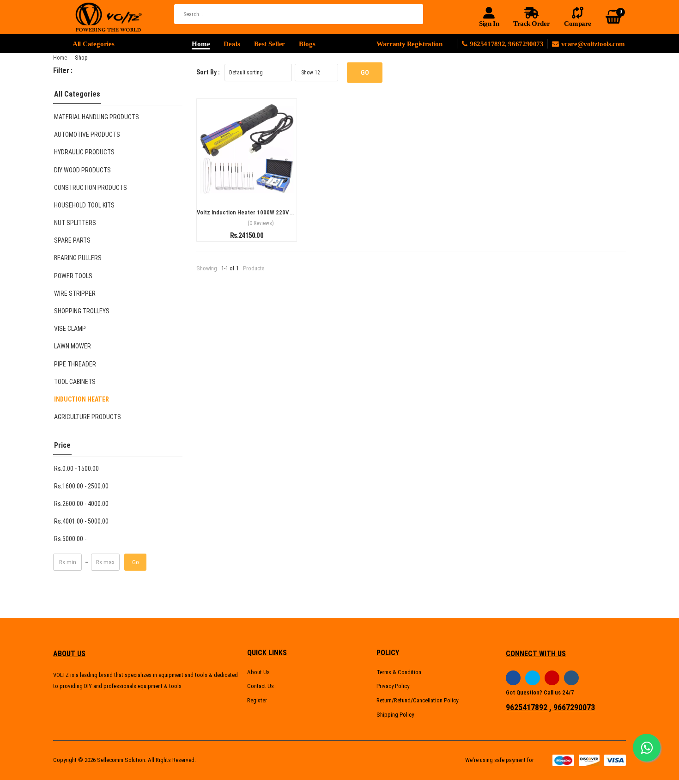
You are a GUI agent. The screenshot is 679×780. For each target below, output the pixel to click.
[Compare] (263, 188)
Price (62, 445)
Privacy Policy (392, 685)
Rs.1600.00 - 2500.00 (81, 486)
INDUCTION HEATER (81, 399)
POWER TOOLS (73, 276)
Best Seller (269, 44)
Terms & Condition (398, 672)
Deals (232, 44)
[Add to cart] (230, 188)
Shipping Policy (395, 714)
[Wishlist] (246, 188)
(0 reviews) (261, 223)
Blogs (307, 44)
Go (135, 562)
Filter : (63, 70)
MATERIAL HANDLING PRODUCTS (96, 117)
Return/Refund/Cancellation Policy (417, 700)
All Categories (77, 94)
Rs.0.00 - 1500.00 (76, 468)
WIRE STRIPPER (75, 293)
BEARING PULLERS (78, 258)
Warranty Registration (409, 44)
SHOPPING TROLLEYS (81, 311)
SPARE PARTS (72, 240)
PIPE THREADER (75, 364)
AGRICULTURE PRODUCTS (87, 416)
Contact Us (260, 685)
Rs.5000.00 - (70, 538)
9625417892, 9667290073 (508, 44)
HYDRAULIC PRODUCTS (84, 152)
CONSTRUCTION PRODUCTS (90, 187)
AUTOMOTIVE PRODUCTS (87, 134)
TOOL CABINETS (75, 381)
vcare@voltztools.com (593, 44)
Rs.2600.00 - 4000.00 (81, 503)
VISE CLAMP (70, 328)
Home (201, 44)
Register (257, 700)
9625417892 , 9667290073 (550, 707)
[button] (117, 44)
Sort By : (208, 72)
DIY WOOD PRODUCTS (82, 170)
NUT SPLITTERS (75, 222)
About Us (258, 672)
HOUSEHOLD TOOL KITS (84, 205)
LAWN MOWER (72, 346)
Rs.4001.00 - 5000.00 (81, 521)
